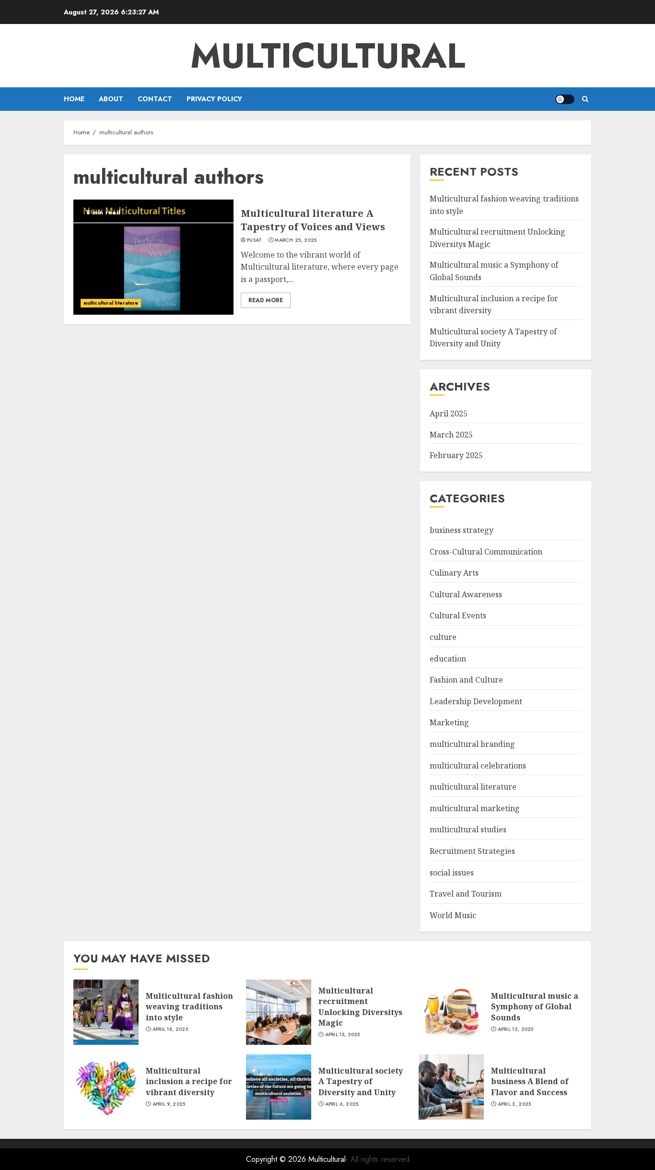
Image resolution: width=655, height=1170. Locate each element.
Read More (265, 300)
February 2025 (456, 455)
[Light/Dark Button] (564, 99)
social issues (452, 872)
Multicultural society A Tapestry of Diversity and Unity (493, 337)
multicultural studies (468, 829)
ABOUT (111, 99)
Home (74, 99)
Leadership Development (476, 701)
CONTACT (155, 99)
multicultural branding (472, 744)
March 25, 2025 (295, 240)
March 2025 (451, 434)
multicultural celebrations (478, 765)
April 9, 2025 (169, 1104)
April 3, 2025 (514, 1104)
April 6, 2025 (342, 1104)
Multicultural (327, 56)
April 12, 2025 (516, 1029)
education (448, 658)
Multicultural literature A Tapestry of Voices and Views (313, 220)
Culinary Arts (454, 572)
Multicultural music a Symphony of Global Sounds (534, 1007)
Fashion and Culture (466, 679)
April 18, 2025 (170, 1029)
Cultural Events (458, 615)
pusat (254, 240)
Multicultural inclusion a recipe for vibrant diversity (189, 1081)
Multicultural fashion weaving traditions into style (189, 1007)
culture (443, 637)
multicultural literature (110, 303)
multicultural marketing (475, 808)
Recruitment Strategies (472, 851)
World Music (453, 915)
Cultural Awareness (466, 594)
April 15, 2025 (342, 1034)
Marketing (449, 722)
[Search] (585, 99)
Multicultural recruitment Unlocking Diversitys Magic (360, 1006)
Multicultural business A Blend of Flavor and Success (530, 1081)
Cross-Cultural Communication (486, 551)
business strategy (461, 530)
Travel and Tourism (466, 893)
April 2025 (449, 413)
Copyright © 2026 (277, 1159)
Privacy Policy (214, 99)
